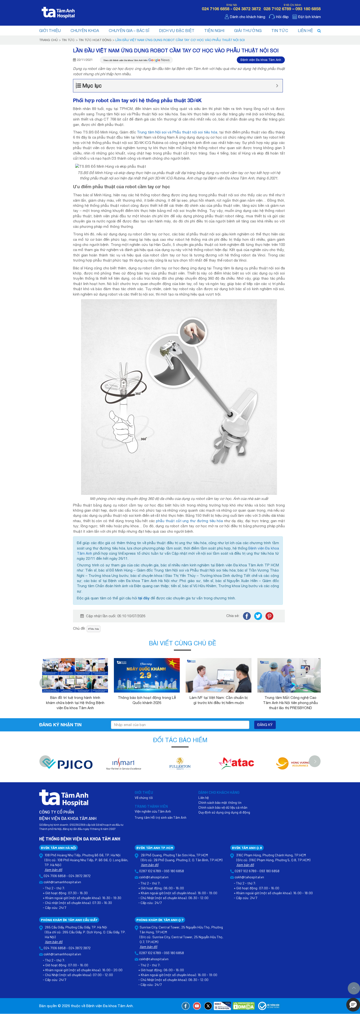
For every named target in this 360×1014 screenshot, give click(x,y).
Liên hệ (305, 30)
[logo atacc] (236, 766)
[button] (353, 1005)
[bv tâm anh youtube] (197, 1006)
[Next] (319, 683)
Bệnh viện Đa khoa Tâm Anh (260, 60)
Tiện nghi (214, 30)
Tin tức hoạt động (95, 40)
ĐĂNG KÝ (265, 725)
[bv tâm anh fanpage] (185, 1006)
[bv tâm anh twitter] (208, 1006)
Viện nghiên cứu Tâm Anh (153, 811)
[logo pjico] (67, 766)
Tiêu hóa (94, 628)
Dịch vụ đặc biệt (176, 30)
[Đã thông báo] (269, 1006)
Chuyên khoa (85, 30)
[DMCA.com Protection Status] (243, 1006)
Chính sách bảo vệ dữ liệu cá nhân (222, 807)
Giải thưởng (248, 30)
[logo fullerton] (180, 766)
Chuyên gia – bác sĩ (129, 30)
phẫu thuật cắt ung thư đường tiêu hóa (189, 521)
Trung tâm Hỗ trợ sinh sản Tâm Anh (160, 817)
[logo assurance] (292, 766)
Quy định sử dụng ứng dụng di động (224, 812)
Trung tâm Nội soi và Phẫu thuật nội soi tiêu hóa (177, 132)
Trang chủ (48, 40)
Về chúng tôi (144, 797)
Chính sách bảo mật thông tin (219, 802)
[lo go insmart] (123, 766)
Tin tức (279, 30)
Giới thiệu (50, 30)
